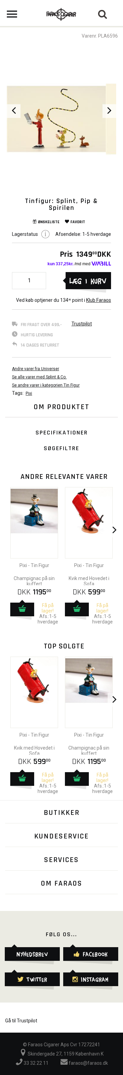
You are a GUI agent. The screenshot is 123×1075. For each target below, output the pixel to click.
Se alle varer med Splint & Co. (39, 377)
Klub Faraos (98, 300)
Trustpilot (81, 323)
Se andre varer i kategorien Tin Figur (46, 385)
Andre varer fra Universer (35, 368)
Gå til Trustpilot (21, 1020)
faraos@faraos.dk (88, 1063)
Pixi (29, 393)
